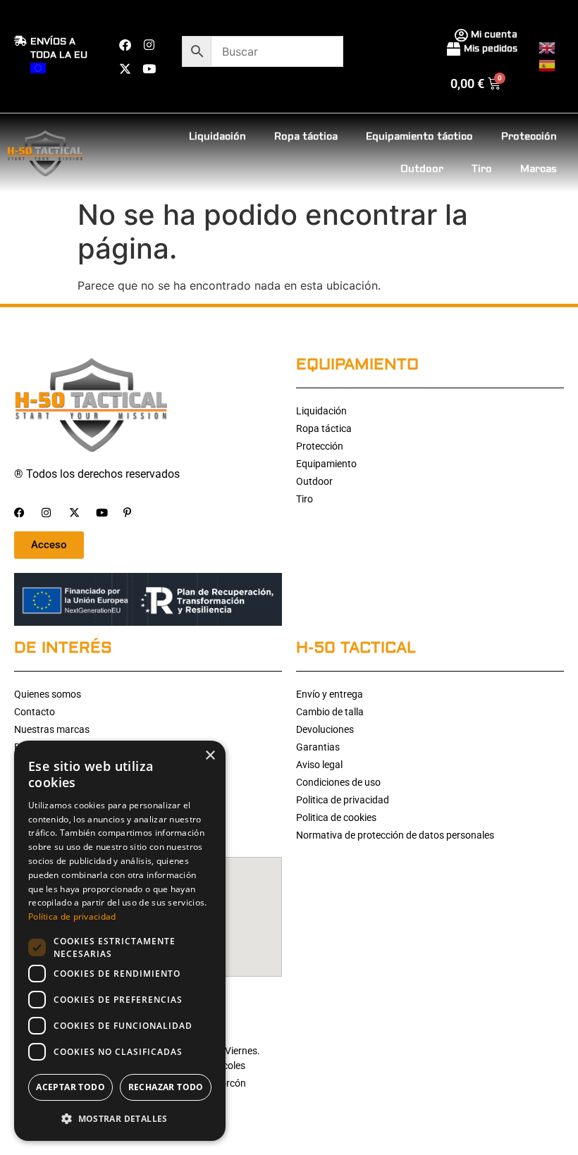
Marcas (538, 169)
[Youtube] (149, 68)
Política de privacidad (72, 916)
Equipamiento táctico (419, 136)
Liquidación (217, 136)
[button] (119, 1118)
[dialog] (120, 941)
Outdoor (421, 169)
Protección (529, 136)
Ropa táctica (306, 136)
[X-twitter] (125, 68)
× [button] (209, 756)
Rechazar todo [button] (166, 1087)
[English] (548, 47)
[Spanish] (548, 64)
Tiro (482, 169)
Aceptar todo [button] (70, 1087)
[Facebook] (125, 44)
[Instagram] (149, 44)
